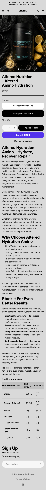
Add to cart (32, 128)
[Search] (8, 11)
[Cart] (43, 11)
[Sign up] (40, 464)
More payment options (23, 141)
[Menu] (3, 11)
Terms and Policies (23, 479)
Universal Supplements (26, 474)
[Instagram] (23, 484)
